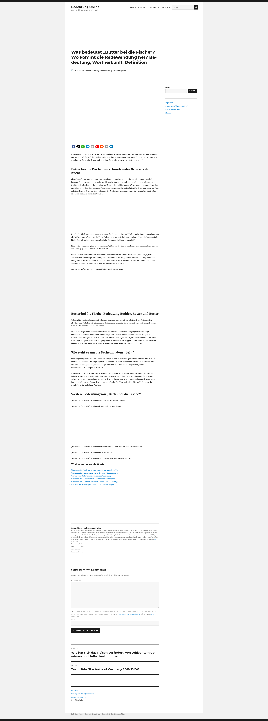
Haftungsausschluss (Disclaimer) (82, 694)
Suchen (167, 88)
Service (165, 7)
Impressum (75, 690)
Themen (153, 7)
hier (155, 539)
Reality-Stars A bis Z (138, 7)
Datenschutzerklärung (129, 614)
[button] (73, 146)
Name (73, 619)
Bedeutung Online (85, 7)
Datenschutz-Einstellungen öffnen (113, 714)
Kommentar (77, 580)
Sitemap (168, 113)
